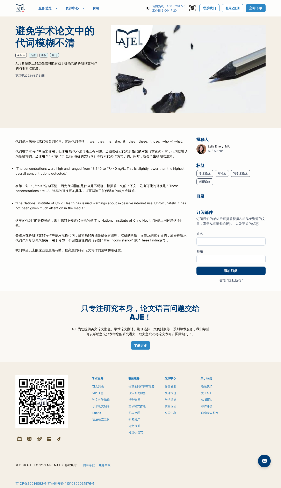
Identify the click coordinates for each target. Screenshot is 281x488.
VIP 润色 (97, 393)
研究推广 (134, 419)
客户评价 (206, 406)
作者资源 (170, 386)
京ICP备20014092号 (30, 483)
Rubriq (96, 412)
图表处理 (134, 412)
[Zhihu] (29, 439)
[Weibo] (39, 439)
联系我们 (209, 8)
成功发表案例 (209, 412)
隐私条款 (89, 465)
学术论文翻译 (101, 406)
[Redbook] (49, 439)
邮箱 (199, 251)
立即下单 (255, 8)
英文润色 (98, 386)
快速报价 (170, 393)
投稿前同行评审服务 (141, 386)
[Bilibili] (19, 439)
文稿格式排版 (137, 406)
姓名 (199, 234)
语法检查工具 (101, 419)
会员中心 (170, 412)
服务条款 (104, 465)
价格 (96, 8)
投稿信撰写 (136, 432)
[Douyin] (59, 439)
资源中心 (72, 8)
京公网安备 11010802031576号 (71, 483)
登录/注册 (232, 8)
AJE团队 (206, 399)
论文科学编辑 (101, 399)
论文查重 (134, 426)
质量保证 (170, 406)
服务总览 (45, 8)
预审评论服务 (137, 393)
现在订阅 (231, 271)
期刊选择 (134, 399)
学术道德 (170, 399)
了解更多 (140, 345)
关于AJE (206, 393)
